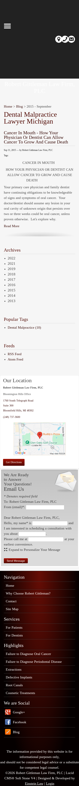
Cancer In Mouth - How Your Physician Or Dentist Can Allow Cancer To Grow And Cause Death (36, 137)
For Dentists (14, 635)
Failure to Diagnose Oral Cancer (28, 654)
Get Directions (14, 462)
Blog (19, 106)
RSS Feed (14, 354)
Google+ (19, 712)
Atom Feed (15, 359)
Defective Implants (19, 677)
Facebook (19, 722)
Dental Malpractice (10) (24, 327)
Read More (11, 226)
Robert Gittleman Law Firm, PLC (39, 87)
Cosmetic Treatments (20, 693)
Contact (11, 601)
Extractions (13, 669)
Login (50, 783)
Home (8, 106)
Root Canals (14, 685)
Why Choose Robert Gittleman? (28, 593)
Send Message (16, 560)
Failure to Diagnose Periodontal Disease (34, 661)
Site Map (12, 609)
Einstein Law (34, 783)
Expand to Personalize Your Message (34, 550)
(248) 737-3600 (11, 417)
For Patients (14, 627)
